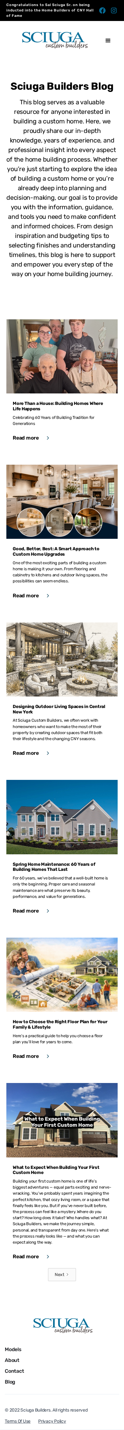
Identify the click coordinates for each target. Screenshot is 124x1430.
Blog (10, 1382)
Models (13, 1349)
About (12, 1360)
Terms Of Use (18, 1421)
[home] (52, 40)
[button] (108, 40)
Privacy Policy (52, 1421)
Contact (14, 1371)
